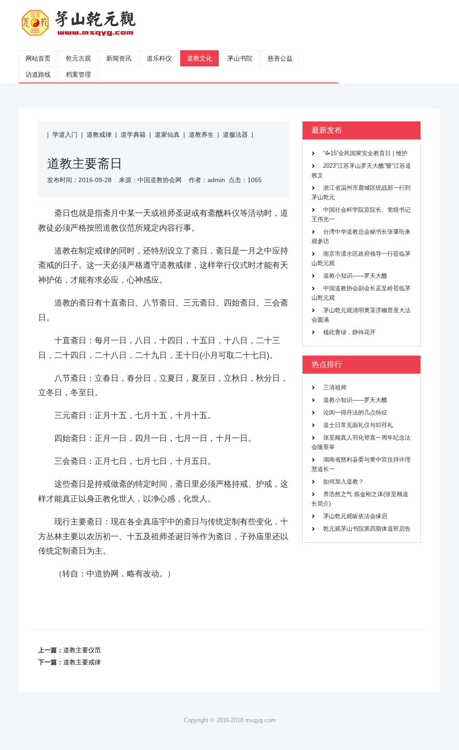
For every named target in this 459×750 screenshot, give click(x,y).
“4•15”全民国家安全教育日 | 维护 (365, 153)
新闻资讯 (118, 58)
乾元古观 (78, 58)
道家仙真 (167, 134)
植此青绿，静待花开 (349, 332)
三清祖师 (334, 387)
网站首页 (38, 58)
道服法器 (235, 134)
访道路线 (38, 74)
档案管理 (78, 74)
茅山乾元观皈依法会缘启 (355, 516)
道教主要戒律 (82, 662)
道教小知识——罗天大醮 (355, 276)
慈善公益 (280, 58)
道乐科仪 (159, 58)
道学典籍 (133, 134)
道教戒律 (99, 134)
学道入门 (65, 134)
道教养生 (201, 134)
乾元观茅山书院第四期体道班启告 (366, 529)
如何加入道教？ (343, 482)
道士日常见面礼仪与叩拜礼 (358, 425)
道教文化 (199, 58)
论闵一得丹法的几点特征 (355, 413)
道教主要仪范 (82, 650)
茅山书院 (239, 58)
